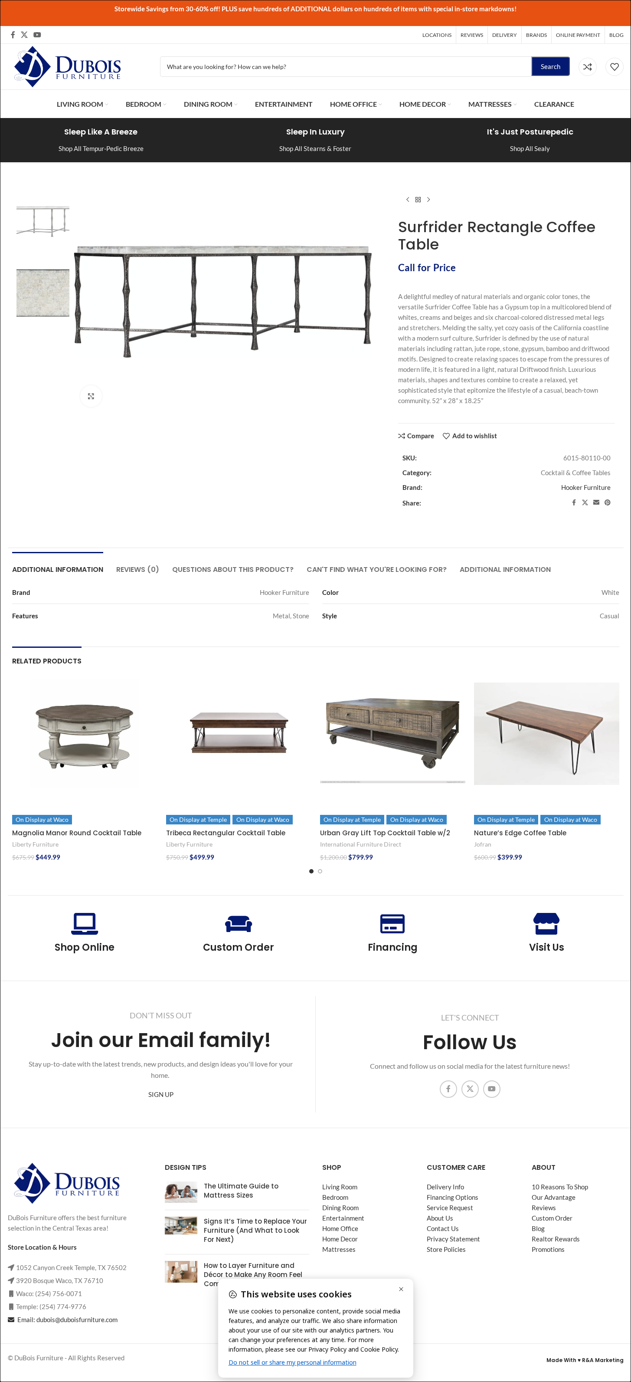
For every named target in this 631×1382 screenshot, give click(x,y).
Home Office (340, 1228)
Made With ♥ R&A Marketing (585, 1360)
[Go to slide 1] (311, 871)
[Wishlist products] (614, 67)
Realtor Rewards (556, 1239)
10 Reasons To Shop (560, 1187)
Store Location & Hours (42, 1247)
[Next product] (428, 200)
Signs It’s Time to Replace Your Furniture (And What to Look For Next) (255, 1230)
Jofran (482, 844)
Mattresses (339, 1249)
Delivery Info (445, 1187)
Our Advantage (553, 1197)
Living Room (339, 1187)
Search (550, 66)
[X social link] (24, 34)
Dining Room (340, 1207)
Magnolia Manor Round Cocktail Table (76, 832)
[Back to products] (418, 200)
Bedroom (335, 1197)
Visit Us (546, 947)
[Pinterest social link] (607, 503)
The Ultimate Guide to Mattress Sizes (241, 1191)
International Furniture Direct (360, 844)
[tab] (57, 565)
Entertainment (343, 1218)
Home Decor (340, 1239)
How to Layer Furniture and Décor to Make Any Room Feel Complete (253, 1274)
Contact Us (443, 1228)
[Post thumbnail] (181, 1192)
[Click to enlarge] (91, 396)
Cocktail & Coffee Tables (576, 472)
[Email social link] (596, 503)
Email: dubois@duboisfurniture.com (67, 1319)
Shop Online (84, 947)
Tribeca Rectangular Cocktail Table (225, 832)
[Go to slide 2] (320, 871)
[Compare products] (587, 67)
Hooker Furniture (586, 487)
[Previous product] (407, 200)
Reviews (544, 1207)
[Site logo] (66, 65)
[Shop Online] (84, 924)
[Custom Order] (238, 924)
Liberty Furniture (35, 844)
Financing (393, 947)
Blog (538, 1228)
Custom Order (238, 947)
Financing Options (452, 1197)
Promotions (548, 1249)
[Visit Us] (546, 924)
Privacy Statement (453, 1239)
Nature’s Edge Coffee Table (520, 832)
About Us (440, 1218)
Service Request (450, 1207)
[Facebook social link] (13, 34)
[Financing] (392, 924)
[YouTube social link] (37, 34)
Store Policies (446, 1249)
